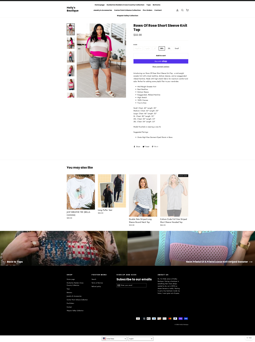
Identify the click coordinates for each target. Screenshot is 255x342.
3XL (169, 48)
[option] (101, 60)
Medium (138, 48)
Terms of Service (97, 283)
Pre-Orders (147, 10)
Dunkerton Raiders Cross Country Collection (125, 5)
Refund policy (96, 286)
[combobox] (114, 339)
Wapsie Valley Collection (127, 15)
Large (147, 48)
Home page (99, 5)
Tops (148, 5)
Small (177, 48)
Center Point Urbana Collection (127, 10)
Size (135, 44)
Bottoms (156, 5)
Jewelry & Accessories (102, 10)
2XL (161, 48)
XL (155, 48)
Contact (158, 10)
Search (94, 279)
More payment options (161, 66)
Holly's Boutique (72, 9)
